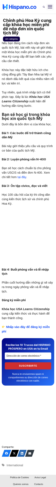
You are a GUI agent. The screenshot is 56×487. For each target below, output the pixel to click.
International (15, 465)
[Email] (29, 453)
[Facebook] (6, 453)
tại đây (21, 177)
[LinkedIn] (22, 453)
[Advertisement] (28, 238)
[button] (43, 6)
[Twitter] (14, 453)
